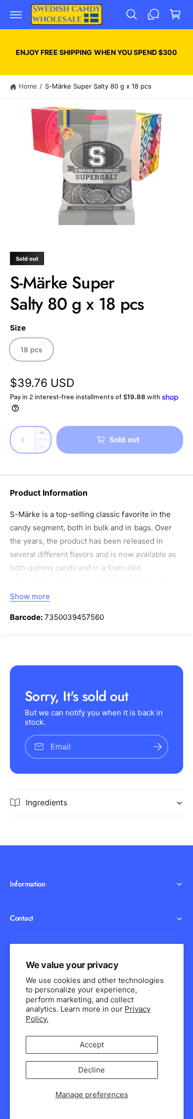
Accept (92, 1044)
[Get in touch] (153, 14)
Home (28, 86)
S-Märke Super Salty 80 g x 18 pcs (98, 86)
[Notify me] (157, 747)
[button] (16, 14)
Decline (91, 1069)
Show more (30, 596)
